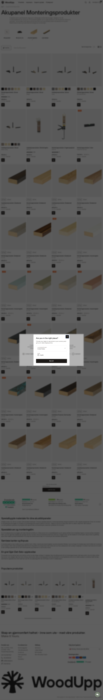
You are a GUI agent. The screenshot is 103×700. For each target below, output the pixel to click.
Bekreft (51, 361)
